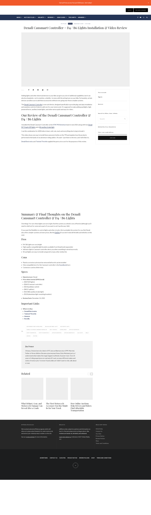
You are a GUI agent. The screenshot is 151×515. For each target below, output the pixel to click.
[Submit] (42, 90)
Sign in (100, 97)
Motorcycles (29, 17)
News (19, 17)
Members (81, 17)
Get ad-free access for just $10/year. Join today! (75, 3)
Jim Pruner (63, 23)
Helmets (41, 17)
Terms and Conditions (102, 443)
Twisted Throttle (41, 141)
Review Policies (100, 438)
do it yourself (53, 329)
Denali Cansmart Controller (33, 104)
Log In (129, 10)
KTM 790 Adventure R (44, 332)
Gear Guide (61, 17)
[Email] (47, 90)
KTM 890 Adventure (57, 332)
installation (63, 329)
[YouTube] (140, 17)
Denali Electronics (27, 141)
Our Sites (98, 433)
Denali (26, 311)
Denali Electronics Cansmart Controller (37, 329)
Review (70, 23)
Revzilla (27, 319)
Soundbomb (63, 265)
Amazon (27, 316)
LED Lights (80, 332)
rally (87, 332)
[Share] (28, 90)
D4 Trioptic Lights (65, 326)
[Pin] (38, 90)
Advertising (99, 429)
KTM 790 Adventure (59, 125)
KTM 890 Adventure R (70, 332)
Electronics (33, 311)
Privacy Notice (100, 436)
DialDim (57, 232)
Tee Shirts (72, 17)
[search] (125, 119)
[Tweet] (33, 90)
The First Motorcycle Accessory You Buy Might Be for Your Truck (57, 405)
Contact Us (99, 431)
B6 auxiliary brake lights (52, 326)
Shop (97, 441)
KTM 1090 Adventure (74, 329)
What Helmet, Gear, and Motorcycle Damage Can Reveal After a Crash (31, 405)
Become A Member (141, 10)
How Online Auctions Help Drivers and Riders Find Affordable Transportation (81, 407)
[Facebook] (138, 17)
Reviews (51, 17)
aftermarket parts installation (34, 326)
